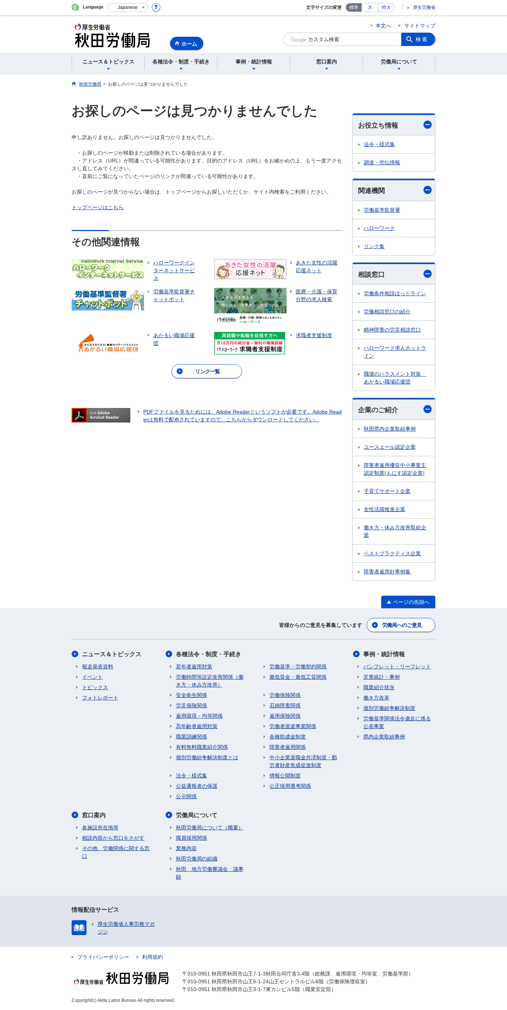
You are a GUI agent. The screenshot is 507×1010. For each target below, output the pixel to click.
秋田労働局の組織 (196, 859)
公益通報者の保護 (196, 786)
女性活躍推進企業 (384, 509)
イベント (92, 677)
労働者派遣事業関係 (292, 726)
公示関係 (186, 796)
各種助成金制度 (287, 737)
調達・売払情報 (382, 162)
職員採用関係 (191, 838)
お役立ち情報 (378, 125)
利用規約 (152, 957)
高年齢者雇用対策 (196, 726)
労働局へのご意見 (402, 625)
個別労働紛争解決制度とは (207, 757)
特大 (386, 7)
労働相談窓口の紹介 (387, 312)
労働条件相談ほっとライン (395, 293)
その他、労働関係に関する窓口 (116, 852)
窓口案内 (94, 815)
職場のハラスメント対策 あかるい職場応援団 (395, 378)
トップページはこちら (98, 207)
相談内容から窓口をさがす (113, 838)
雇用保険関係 (285, 716)
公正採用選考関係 (290, 786)
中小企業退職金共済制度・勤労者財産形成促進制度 (303, 761)
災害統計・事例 (381, 677)
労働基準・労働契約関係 (298, 667)
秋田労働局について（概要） (209, 827)
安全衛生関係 (191, 695)
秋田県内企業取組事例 (390, 429)
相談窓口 (371, 274)
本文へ (383, 25)
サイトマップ (419, 25)
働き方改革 (376, 698)
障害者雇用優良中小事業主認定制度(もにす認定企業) (395, 469)
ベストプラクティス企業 (392, 553)
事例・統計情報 (384, 654)
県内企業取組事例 (384, 737)
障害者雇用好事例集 (387, 572)
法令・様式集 (379, 144)
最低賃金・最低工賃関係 (298, 677)
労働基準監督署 (382, 210)
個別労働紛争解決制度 (389, 708)
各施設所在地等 (100, 827)
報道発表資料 (97, 667)
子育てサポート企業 (387, 491)
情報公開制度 (285, 776)
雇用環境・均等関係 (199, 716)
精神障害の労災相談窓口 (392, 330)
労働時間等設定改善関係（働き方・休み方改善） (209, 681)
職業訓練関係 (191, 737)
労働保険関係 (285, 695)
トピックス (95, 687)
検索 (422, 39)
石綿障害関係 (285, 705)
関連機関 (371, 190)
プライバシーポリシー (103, 957)
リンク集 (374, 246)
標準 (353, 7)
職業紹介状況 (379, 687)
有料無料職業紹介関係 (202, 747)
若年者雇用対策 (194, 667)
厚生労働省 (424, 7)
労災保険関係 (191, 705)
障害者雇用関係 (287, 747)
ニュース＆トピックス (111, 654)
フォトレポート (100, 698)
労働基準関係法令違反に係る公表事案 (397, 722)
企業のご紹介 (378, 410)
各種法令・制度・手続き (208, 654)
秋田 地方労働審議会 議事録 (209, 873)
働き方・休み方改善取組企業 (395, 531)
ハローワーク (379, 228)
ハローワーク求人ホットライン (395, 352)
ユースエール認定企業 (390, 447)
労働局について (196, 815)
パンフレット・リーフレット (397, 667)
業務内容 (186, 848)
